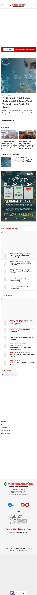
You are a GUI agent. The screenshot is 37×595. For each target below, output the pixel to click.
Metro (25, 344)
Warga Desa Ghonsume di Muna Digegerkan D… (20, 348)
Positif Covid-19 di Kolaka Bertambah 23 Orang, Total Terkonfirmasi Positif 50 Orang (17, 103)
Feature (21, 320)
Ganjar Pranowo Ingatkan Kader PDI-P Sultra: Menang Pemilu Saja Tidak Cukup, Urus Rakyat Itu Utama (27, 145)
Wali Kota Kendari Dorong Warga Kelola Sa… (21, 272)
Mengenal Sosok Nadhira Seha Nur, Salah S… (22, 355)
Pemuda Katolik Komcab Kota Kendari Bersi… (20, 288)
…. (18, 115)
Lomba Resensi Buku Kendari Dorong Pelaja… (20, 256)
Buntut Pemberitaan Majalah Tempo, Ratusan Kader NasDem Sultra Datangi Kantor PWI (9, 145)
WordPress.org (5, 433)
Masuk (3, 425)
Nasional (12, 336)
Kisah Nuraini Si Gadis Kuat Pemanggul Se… (19, 323)
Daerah (21, 344)
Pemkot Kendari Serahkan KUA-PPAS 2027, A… (21, 264)
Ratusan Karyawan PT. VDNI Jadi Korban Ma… (21, 331)
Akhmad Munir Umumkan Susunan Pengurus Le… (21, 339)
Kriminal (21, 277)
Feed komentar (5, 430)
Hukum (11, 277)
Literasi (21, 353)
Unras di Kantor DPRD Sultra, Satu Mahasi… (22, 363)
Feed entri (4, 428)
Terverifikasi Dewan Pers (18, 529)
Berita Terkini (14, 253)
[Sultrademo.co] (18, 5)
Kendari (21, 253)
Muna (11, 345)
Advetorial (13, 328)
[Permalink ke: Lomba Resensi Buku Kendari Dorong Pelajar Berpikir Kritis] (18, 241)
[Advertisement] (18, 27)
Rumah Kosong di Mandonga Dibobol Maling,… (19, 280)
